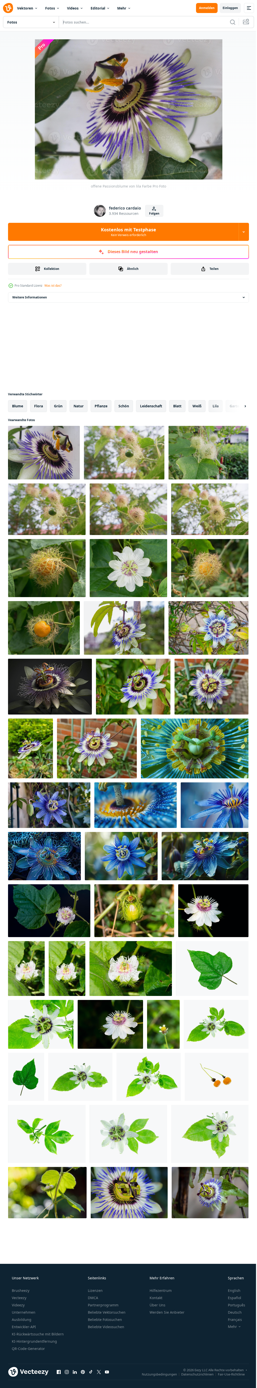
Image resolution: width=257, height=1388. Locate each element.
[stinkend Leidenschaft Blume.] (216, 1077)
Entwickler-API (23, 1326)
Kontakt (155, 1297)
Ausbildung (21, 1319)
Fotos (50, 8)
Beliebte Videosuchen (105, 1326)
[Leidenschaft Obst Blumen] (163, 1024)
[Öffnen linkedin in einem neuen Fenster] (75, 1372)
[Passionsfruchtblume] (49, 910)
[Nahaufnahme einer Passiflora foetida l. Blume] (110, 1024)
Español (231, 1297)
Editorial (98, 8)
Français (232, 1319)
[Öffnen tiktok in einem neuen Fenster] (91, 1372)
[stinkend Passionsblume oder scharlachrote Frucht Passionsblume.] (128, 568)
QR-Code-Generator (27, 1348)
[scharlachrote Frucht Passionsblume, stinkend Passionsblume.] (47, 568)
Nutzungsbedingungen (155, 1374)
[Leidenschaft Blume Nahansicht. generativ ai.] (50, 687)
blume (17, 406)
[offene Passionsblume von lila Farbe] (44, 452)
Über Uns (157, 1305)
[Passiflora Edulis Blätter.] (212, 968)
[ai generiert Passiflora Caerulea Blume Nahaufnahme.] (194, 748)
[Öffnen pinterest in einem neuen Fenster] (83, 1372)
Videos (73, 8)
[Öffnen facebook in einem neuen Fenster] (59, 1372)
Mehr (121, 8)
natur (79, 406)
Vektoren (25, 8)
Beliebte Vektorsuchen (106, 1312)
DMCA (92, 1297)
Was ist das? (52, 285)
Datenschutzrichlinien (193, 1374)
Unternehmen (23, 1312)
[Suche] (229, 22)
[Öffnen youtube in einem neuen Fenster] (107, 1372)
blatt (177, 406)
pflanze (101, 406)
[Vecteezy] (8, 8)
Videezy (17, 1305)
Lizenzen (94, 1290)
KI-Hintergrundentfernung (33, 1341)
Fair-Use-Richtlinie (227, 1374)
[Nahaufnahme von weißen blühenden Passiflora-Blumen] (26, 968)
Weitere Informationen (29, 297)
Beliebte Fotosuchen (104, 1319)
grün (58, 406)
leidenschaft (151, 406)
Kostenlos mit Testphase (126, 232)
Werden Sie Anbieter (166, 1312)
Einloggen (226, 8)
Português (233, 1305)
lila (216, 406)
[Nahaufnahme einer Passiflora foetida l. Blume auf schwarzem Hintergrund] (213, 910)
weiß (197, 406)
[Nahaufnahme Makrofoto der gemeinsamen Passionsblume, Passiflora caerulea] (129, 1192)
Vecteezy (18, 1297)
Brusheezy (20, 1290)
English (231, 1290)
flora (38, 406)
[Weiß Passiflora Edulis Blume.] (41, 1024)
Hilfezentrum (160, 1290)
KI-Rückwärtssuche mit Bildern (37, 1334)
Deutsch (231, 1312)
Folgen (152, 213)
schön (123, 406)
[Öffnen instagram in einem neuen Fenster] (67, 1372)
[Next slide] (237, 406)
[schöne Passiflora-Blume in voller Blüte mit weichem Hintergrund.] (211, 687)
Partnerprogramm (102, 1305)
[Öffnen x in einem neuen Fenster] (99, 1372)
